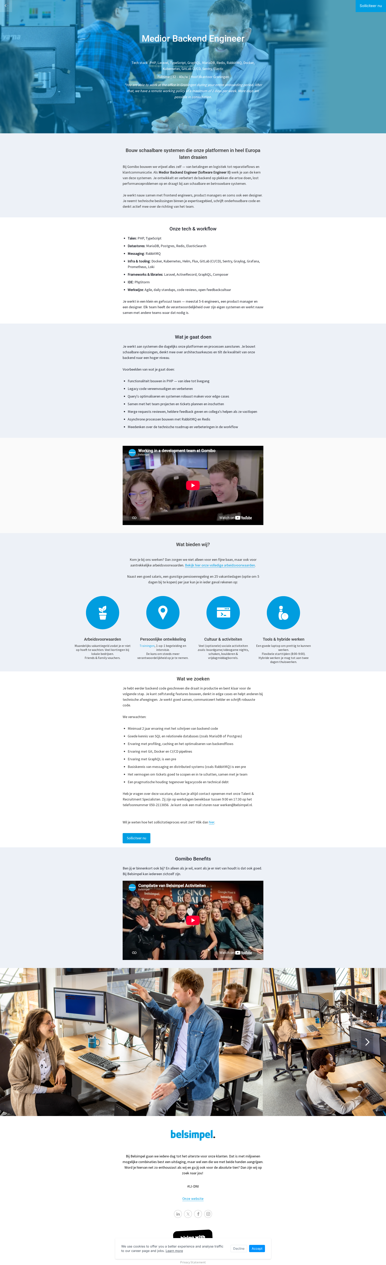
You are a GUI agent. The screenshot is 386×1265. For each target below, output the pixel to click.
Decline (238, 1249)
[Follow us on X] (188, 1214)
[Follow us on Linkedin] (178, 1214)
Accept (257, 1249)
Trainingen (147, 646)
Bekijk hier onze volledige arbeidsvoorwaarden (220, 565)
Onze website (193, 1198)
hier (211, 822)
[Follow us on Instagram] (208, 1214)
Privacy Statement (193, 1262)
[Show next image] (367, 1042)
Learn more (174, 1251)
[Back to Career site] (6, 6)
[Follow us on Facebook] (198, 1214)
